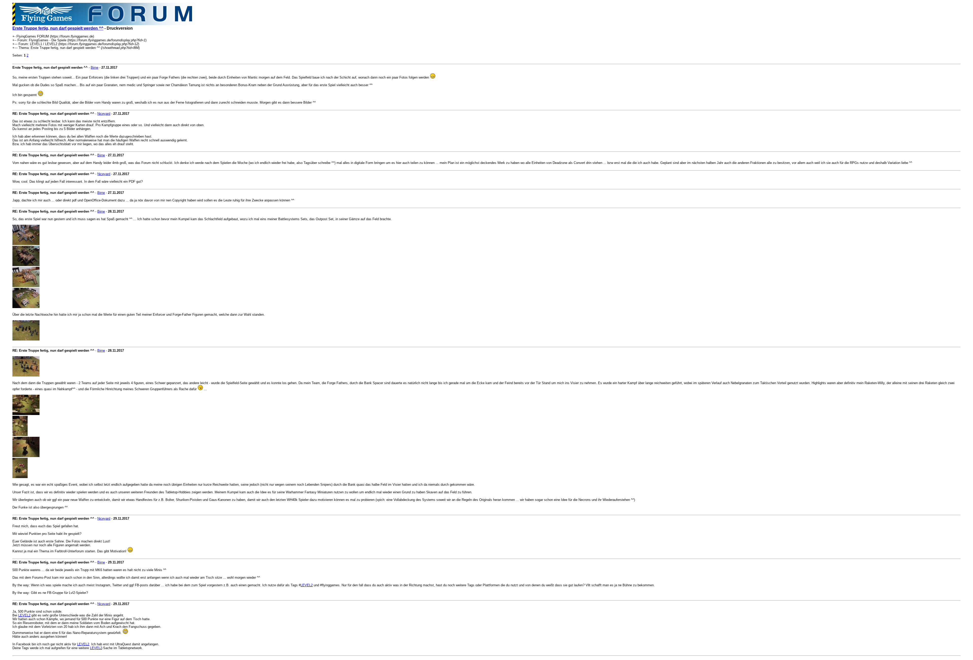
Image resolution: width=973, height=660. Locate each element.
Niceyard (103, 114)
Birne (94, 67)
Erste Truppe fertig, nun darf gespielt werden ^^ (57, 28)
